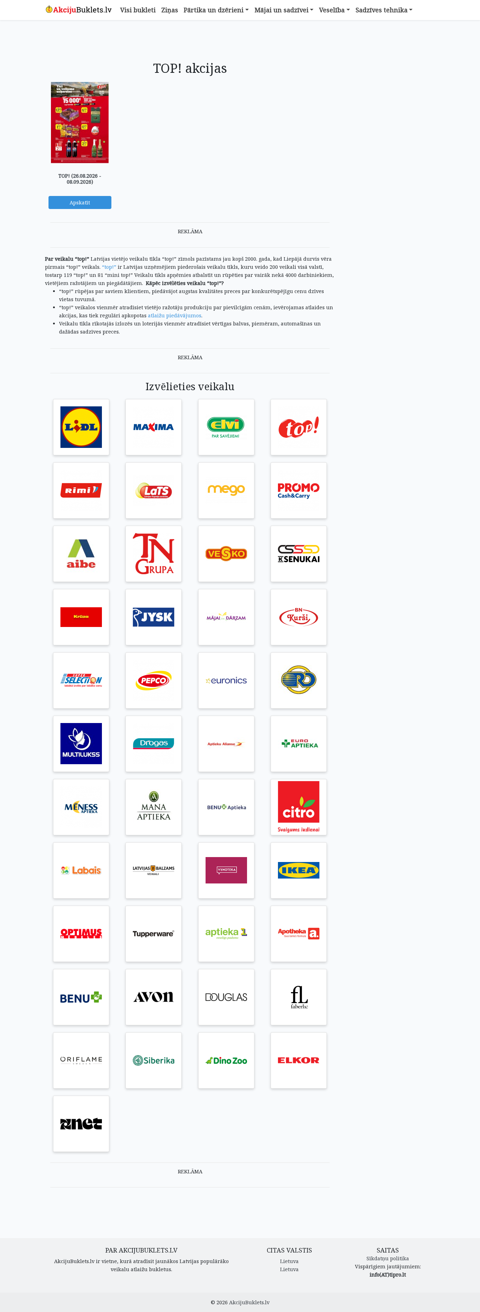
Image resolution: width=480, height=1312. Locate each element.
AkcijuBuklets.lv (249, 1302)
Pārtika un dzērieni (214, 10)
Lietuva (289, 1261)
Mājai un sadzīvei (281, 10)
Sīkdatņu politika (388, 1258)
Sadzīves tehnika (382, 10)
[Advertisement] (190, 41)
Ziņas (169, 10)
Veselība (332, 10)
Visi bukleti (138, 10)
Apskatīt (80, 202)
